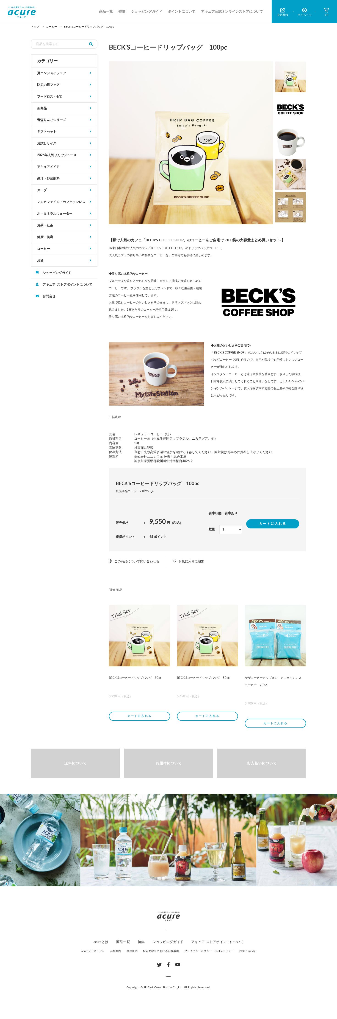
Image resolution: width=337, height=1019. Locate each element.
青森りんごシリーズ (51, 120)
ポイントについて (181, 11)
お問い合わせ (247, 951)
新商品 (42, 108)
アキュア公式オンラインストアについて (232, 11)
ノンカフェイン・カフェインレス (61, 202)
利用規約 (132, 951)
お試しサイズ (46, 143)
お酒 (40, 260)
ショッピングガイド (146, 11)
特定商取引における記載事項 (161, 951)
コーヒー (43, 248)
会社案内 (115, 951)
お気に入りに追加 (191, 561)
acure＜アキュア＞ (93, 951)
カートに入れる (272, 523)
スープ (42, 190)
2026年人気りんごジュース (57, 155)
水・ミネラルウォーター (54, 213)
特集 (122, 11)
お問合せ (49, 296)
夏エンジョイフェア (51, 73)
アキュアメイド (48, 166)
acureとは (101, 942)
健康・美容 (45, 237)
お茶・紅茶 (45, 225)
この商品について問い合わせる (136, 561)
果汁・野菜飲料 (48, 178)
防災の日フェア (48, 85)
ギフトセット (46, 131)
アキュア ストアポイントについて (67, 284)
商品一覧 (106, 11)
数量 (212, 529)
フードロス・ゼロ (50, 96)
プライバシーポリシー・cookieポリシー (209, 951)
